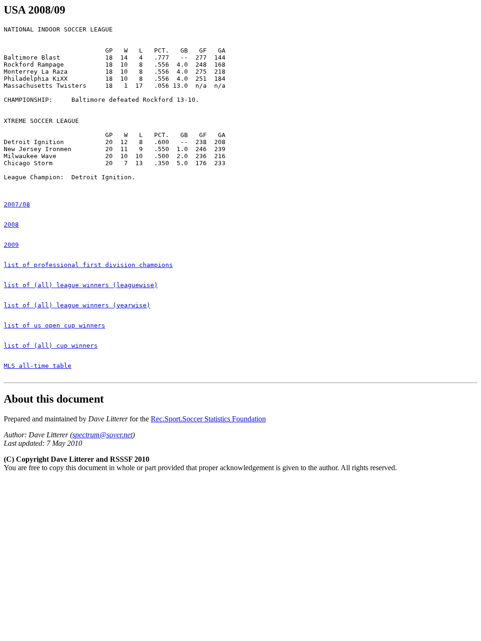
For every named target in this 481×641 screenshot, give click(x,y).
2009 (11, 244)
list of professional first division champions (88, 264)
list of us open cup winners (54, 325)
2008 (11, 224)
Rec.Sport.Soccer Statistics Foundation (208, 419)
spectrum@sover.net (102, 435)
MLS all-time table (37, 365)
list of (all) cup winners (51, 345)
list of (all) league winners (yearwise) (77, 305)
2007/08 (17, 204)
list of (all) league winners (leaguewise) (81, 285)
